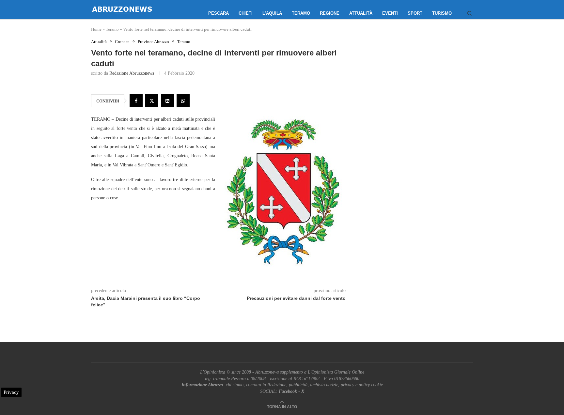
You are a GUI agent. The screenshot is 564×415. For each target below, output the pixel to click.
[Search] (469, 13)
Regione (329, 13)
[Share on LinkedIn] (167, 100)
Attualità (360, 13)
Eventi (390, 13)
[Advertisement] (417, 104)
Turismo (442, 13)
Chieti (246, 13)
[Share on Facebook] (136, 100)
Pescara (218, 13)
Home (96, 29)
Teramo (301, 13)
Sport (415, 13)
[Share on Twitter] (151, 100)
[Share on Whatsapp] (183, 100)
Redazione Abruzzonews (131, 73)
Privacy (11, 392)
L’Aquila (272, 13)
